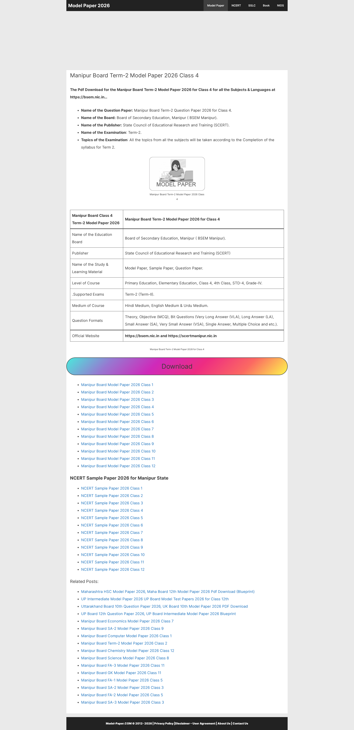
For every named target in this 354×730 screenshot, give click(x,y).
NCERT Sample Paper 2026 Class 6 (112, 525)
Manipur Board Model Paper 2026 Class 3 (117, 399)
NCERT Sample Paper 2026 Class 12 (113, 569)
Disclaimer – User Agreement (195, 723)
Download (177, 366)
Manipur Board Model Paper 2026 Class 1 (117, 385)
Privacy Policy (163, 723)
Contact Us (240, 723)
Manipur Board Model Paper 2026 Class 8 (117, 436)
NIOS (280, 5)
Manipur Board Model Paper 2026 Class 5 (117, 414)
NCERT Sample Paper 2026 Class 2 (112, 495)
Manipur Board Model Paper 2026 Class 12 (118, 466)
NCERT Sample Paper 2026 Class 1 (111, 488)
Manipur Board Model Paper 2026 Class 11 (118, 458)
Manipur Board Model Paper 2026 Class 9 (117, 444)
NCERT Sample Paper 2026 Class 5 (112, 518)
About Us (224, 723)
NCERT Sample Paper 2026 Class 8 (112, 540)
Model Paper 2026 (89, 5)
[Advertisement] (177, 40)
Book (266, 5)
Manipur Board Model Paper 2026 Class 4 (117, 407)
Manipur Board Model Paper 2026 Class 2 (117, 392)
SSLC (252, 5)
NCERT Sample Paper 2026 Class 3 (112, 503)
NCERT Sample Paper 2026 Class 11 (112, 562)
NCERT (236, 5)
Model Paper (215, 5)
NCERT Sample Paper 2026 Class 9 (112, 547)
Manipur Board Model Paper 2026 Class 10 (118, 451)
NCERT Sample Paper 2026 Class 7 (112, 532)
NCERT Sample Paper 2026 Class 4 (112, 510)
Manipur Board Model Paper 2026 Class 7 (117, 429)
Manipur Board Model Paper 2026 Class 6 (117, 421)
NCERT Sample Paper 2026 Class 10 (113, 554)
